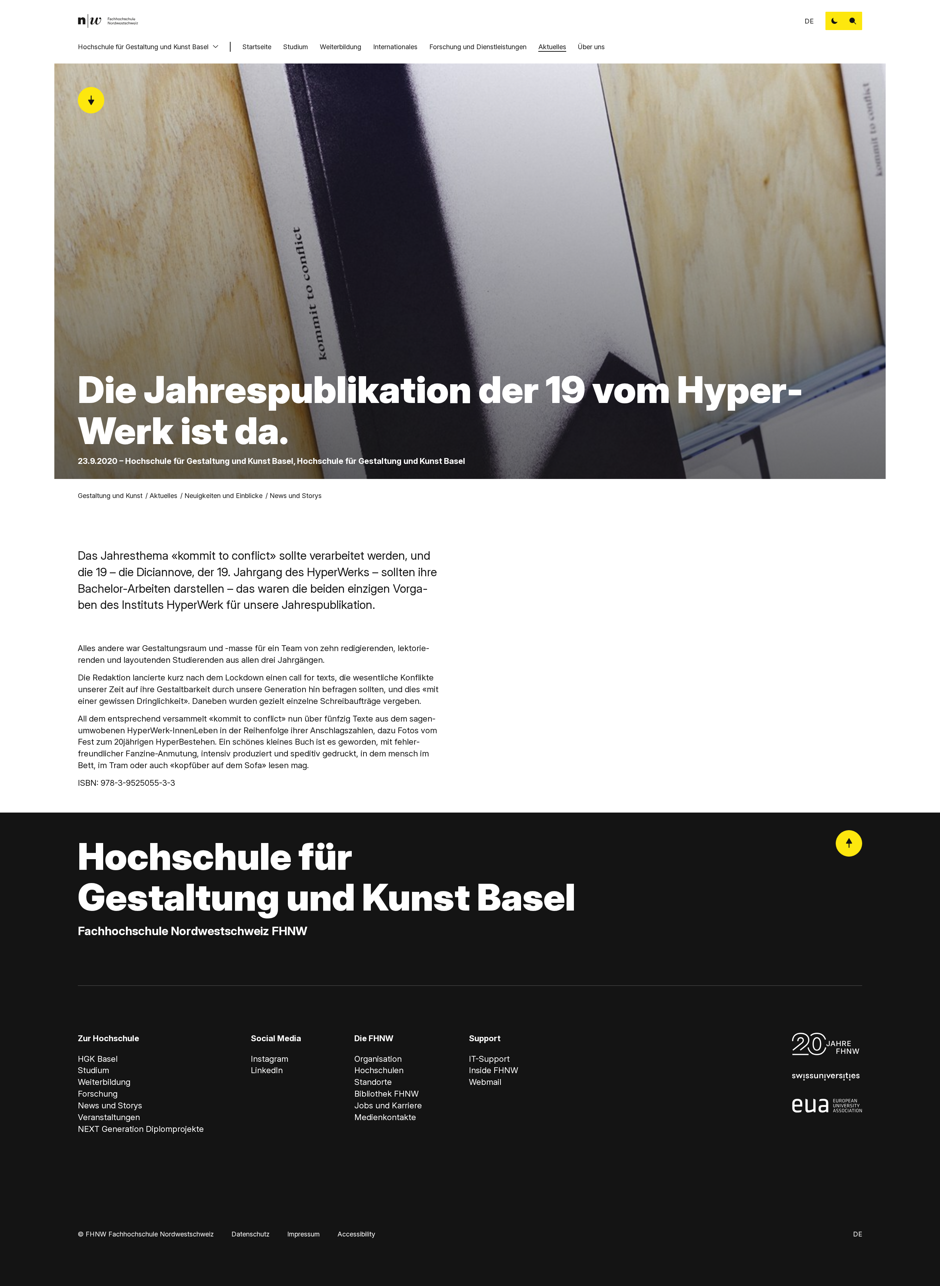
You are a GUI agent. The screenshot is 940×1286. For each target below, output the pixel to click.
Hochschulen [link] (379, 1070)
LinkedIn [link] (267, 1070)
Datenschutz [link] (250, 1234)
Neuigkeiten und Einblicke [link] (223, 495)
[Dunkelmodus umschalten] (834, 21)
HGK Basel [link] (98, 1059)
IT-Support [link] (489, 1059)
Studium (295, 47)
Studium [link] (93, 1070)
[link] (108, 21)
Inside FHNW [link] (493, 1070)
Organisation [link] (378, 1059)
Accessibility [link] (356, 1234)
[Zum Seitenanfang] (849, 843)
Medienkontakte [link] (385, 1117)
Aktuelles (552, 47)
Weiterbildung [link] (104, 1082)
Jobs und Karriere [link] (388, 1105)
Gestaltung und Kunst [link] (110, 495)
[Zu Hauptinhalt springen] (91, 100)
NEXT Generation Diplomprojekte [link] (141, 1129)
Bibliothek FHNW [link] (386, 1093)
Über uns (591, 47)
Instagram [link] (269, 1059)
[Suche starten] (853, 21)
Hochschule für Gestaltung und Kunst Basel (143, 47)
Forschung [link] (98, 1093)
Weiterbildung (340, 47)
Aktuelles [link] (163, 495)
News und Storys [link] (296, 495)
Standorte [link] (373, 1082)
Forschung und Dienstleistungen (478, 47)
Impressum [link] (303, 1234)
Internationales (395, 47)
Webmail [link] (485, 1082)
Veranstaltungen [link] (109, 1117)
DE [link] (809, 21)
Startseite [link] (256, 47)
